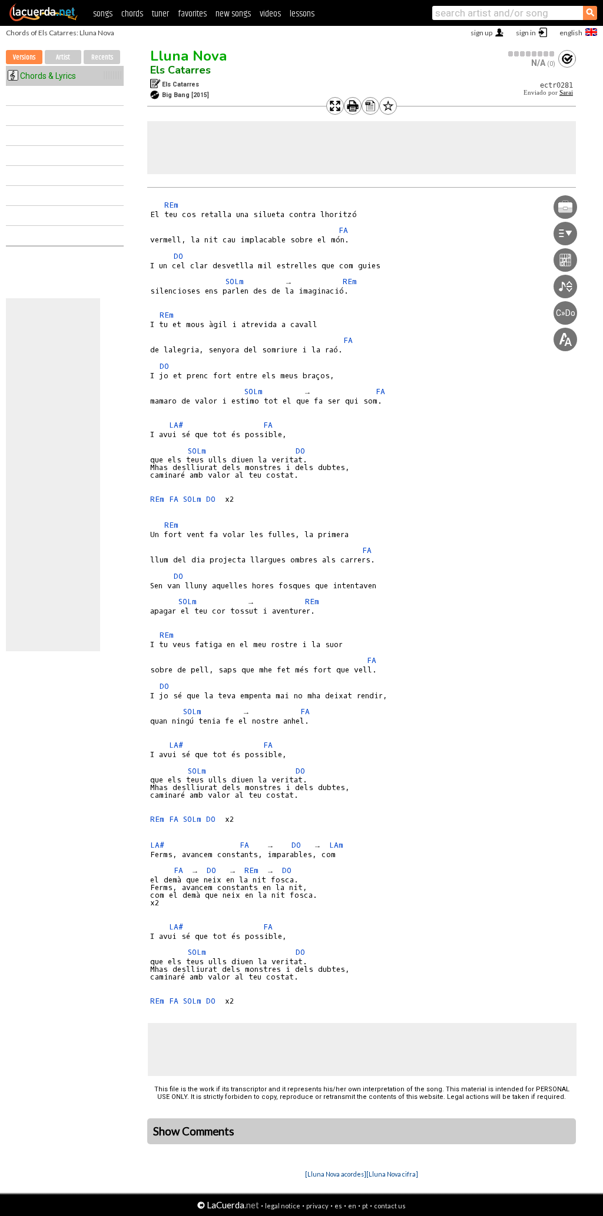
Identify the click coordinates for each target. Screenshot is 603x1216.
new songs (233, 13)
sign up (481, 32)
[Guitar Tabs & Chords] (43, 19)
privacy (317, 1206)
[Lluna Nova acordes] (335, 1174)
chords (132, 13)
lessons (302, 13)
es (338, 1206)
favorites (192, 13)
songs (102, 13)
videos (270, 13)
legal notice (282, 1206)
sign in (526, 32)
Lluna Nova (188, 55)
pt (365, 1206)
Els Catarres (180, 70)
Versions (24, 57)
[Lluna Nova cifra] (392, 1174)
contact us (390, 1206)
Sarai (566, 92)
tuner (160, 13)
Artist (63, 57)
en (352, 1206)
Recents (102, 57)
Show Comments (193, 1131)
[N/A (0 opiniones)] (531, 53)
